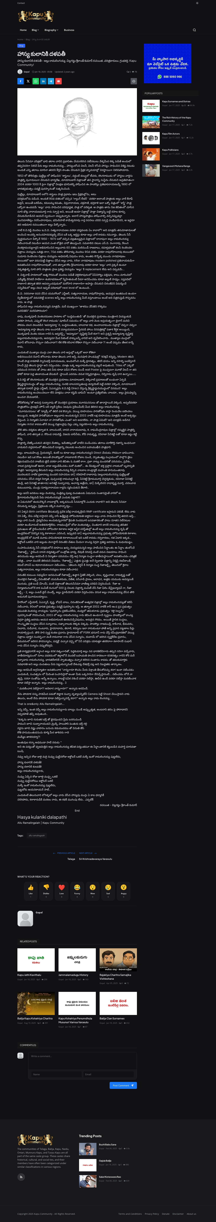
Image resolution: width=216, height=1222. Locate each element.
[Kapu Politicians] (151, 154)
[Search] (194, 30)
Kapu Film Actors (171, 133)
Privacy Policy (152, 1213)
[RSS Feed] (21, 1177)
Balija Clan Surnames (112, 1018)
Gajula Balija (105, 1160)
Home (23, 29)
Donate (166, 1213)
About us (191, 1213)
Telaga (71, 858)
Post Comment (121, 1085)
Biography (50, 29)
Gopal (39, 912)
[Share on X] (28, 81)
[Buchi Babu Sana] (87, 1149)
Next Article (86, 853)
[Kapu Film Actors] (151, 138)
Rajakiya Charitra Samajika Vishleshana (115, 976)
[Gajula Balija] (87, 1165)
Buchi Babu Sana (107, 1144)
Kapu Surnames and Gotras (176, 101)
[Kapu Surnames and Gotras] (151, 106)
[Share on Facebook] (20, 81)
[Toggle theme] (197, 3)
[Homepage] (36, 16)
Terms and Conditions (130, 1213)
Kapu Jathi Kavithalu (29, 974)
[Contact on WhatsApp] (170, 63)
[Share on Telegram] (51, 81)
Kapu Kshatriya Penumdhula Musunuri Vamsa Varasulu (75, 1020)
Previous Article (66, 853)
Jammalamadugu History (73, 974)
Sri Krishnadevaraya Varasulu (95, 858)
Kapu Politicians (170, 149)
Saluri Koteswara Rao (110, 1176)
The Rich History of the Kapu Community (176, 119)
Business (69, 29)
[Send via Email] (58, 81)
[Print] (134, 81)
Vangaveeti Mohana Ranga (176, 165)
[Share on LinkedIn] (43, 81)
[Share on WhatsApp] (36, 81)
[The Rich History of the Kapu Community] (151, 122)
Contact (21, 3)
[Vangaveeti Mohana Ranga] (151, 170)
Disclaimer (178, 1213)
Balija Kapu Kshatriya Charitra (34, 1018)
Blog (34, 29)
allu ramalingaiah (37, 835)
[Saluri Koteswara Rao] (87, 1181)
